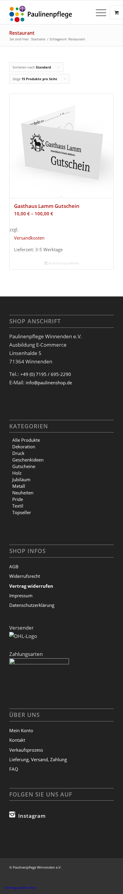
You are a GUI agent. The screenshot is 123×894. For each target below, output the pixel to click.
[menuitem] (102, 12)
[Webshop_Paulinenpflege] (51, 12)
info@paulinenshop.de (49, 383)
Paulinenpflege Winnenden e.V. (37, 867)
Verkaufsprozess (26, 750)
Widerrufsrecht (24, 576)
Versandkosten (29, 238)
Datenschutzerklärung (31, 605)
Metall (18, 486)
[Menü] (98, 12)
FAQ (13, 769)
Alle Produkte (26, 440)
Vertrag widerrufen (20, 887)
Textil (17, 506)
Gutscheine (23, 466)
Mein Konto (21, 730)
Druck (18, 453)
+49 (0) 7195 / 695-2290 (45, 374)
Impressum (21, 595)
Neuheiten (22, 493)
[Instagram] (12, 814)
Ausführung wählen (63, 263)
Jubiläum (21, 479)
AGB (14, 566)
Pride (17, 499)
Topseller (21, 512)
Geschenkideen (28, 460)
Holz (16, 473)
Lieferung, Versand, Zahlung (38, 759)
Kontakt (17, 740)
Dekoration (23, 447)
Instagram (32, 815)
